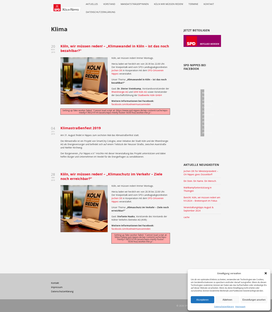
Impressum (240, 306)
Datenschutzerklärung (224, 306)
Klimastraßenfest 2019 (80, 127)
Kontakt (55, 282)
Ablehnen (227, 299)
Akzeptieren (202, 299)
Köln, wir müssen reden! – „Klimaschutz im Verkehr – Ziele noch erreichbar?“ (111, 176)
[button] (265, 273)
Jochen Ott (116, 70)
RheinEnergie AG (119, 91)
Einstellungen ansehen (254, 299)
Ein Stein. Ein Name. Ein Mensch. (200, 180)
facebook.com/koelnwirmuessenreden (130, 104)
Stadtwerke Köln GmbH (150, 95)
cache (187, 217)
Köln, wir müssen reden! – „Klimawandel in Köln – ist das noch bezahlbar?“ (114, 48)
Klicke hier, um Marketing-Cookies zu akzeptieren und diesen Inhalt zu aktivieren (203, 113)
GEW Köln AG (140, 91)
